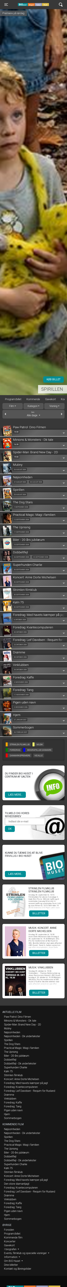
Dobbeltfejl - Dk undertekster (20, 1063)
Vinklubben (10, 1098)
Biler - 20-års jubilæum (16, 1055)
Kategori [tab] (32, 406)
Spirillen (52, 389)
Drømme (9, 1094)
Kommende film (13, 1237)
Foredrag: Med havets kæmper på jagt (26, 1083)
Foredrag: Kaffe (13, 1102)
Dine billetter (11, 1264)
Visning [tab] (53, 406)
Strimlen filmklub (13, 1075)
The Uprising (11, 1051)
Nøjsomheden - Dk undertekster (22, 1036)
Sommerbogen (12, 1118)
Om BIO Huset (12, 1260)
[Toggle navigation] (61, 4)
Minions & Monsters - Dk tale (20, 1020)
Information (11, 1257)
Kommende (33, 399)
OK (10, 828)
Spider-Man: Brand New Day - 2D (22, 1024)
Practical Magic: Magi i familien (21, 1047)
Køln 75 (8, 1071)
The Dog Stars (12, 1044)
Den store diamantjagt (16, 1183)
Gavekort (50, 399)
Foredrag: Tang (12, 1106)
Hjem (7, 1114)
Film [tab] (11, 406)
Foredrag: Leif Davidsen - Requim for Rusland (29, 1090)
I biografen (10, 1249)
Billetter (38, 913)
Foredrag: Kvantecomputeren (21, 1086)
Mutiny (7, 1028)
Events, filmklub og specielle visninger (25, 1253)
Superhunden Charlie (15, 1067)
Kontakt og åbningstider (17, 1268)
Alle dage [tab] (32, 414)
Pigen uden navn (13, 1110)
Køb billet (53, 379)
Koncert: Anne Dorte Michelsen (21, 1079)
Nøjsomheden (12, 1032)
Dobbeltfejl (10, 1059)
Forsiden (9, 1229)
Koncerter (9, 1241)
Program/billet (13, 399)
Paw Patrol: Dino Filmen (17, 1016)
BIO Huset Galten (32, 4)
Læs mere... (15, 794)
